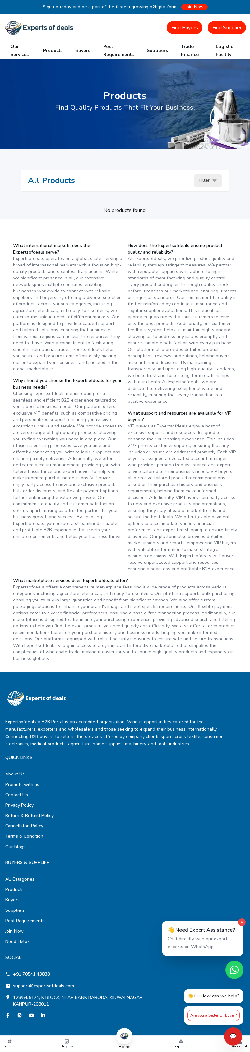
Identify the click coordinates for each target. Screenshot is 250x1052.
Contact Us (16, 795)
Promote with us (22, 784)
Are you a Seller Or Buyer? (213, 1015)
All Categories (20, 879)
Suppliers (157, 50)
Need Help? (17, 941)
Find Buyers (184, 27)
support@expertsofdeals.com (43, 986)
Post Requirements (25, 921)
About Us (15, 774)
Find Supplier (227, 27)
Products (52, 50)
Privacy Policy (19, 805)
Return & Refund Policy (29, 815)
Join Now (194, 7)
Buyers (83, 50)
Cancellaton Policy (24, 826)
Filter (204, 180)
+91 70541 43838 (31, 974)
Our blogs (15, 847)
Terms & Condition (24, 836)
